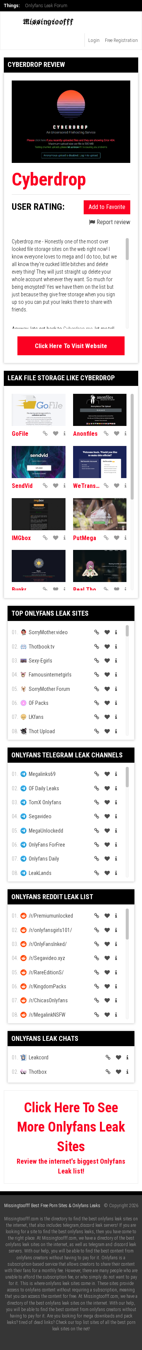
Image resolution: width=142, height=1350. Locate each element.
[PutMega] (100, 514)
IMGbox (21, 538)
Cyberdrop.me (77, 329)
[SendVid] (39, 462)
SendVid (22, 485)
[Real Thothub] (100, 566)
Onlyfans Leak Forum (46, 5)
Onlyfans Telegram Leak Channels (67, 755)
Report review (112, 222)
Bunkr (19, 589)
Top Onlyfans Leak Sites (50, 613)
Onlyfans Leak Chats (44, 1038)
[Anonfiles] (100, 410)
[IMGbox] (39, 514)
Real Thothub (86, 589)
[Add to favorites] (55, 433)
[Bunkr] (39, 566)
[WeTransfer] (100, 462)
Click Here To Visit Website (71, 346)
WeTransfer (86, 485)
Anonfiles (85, 433)
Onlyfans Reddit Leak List (52, 897)
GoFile (20, 433)
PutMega (84, 538)
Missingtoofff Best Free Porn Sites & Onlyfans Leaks (52, 1205)
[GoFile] (39, 410)
